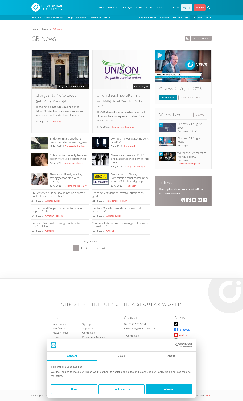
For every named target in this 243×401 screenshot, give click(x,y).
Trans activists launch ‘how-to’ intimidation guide (118, 194)
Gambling (56, 121)
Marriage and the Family (75, 185)
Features (112, 7)
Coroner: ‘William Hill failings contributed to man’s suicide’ (57, 224)
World (208, 17)
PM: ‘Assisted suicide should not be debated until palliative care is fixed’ (58, 194)
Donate (200, 7)
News (101, 7)
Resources (161, 7)
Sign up (186, 7)
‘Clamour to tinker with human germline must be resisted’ (120, 224)
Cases (139, 7)
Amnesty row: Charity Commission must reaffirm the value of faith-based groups (130, 177)
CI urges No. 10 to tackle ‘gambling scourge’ (56, 97)
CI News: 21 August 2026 (180, 88)
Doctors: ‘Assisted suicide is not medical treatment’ (116, 209)
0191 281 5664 (137, 324)
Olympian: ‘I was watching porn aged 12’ (130, 140)
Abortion (36, 17)
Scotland (177, 17)
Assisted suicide (52, 200)
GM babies (111, 230)
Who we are (59, 324)
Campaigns (126, 7)
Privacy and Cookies (93, 336)
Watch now (168, 97)
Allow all (169, 389)
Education (81, 17)
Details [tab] (122, 355)
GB (193, 17)
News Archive (201, 38)
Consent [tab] (72, 355)
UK (186, 17)
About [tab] (171, 355)
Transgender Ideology (123, 126)
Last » (103, 248)
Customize (119, 389)
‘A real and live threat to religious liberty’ (191, 154)
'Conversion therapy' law (189, 163)
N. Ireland (165, 17)
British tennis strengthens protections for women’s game (68, 140)
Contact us (88, 332)
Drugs (69, 17)
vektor (208, 395)
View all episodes (190, 97)
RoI (200, 17)
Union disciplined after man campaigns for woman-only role (119, 100)
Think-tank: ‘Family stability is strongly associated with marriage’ (67, 177)
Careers (175, 7)
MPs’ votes (59, 328)
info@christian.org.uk (143, 328)
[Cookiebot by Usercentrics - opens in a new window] (177, 345)
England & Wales (147, 17)
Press (56, 336)
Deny (74, 389)
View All (200, 114)
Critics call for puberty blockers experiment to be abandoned (68, 157)
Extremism (95, 17)
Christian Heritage (53, 17)
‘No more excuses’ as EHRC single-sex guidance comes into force (130, 158)
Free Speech (130, 185)
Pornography (130, 146)
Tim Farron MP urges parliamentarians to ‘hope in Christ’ (56, 209)
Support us (88, 328)
